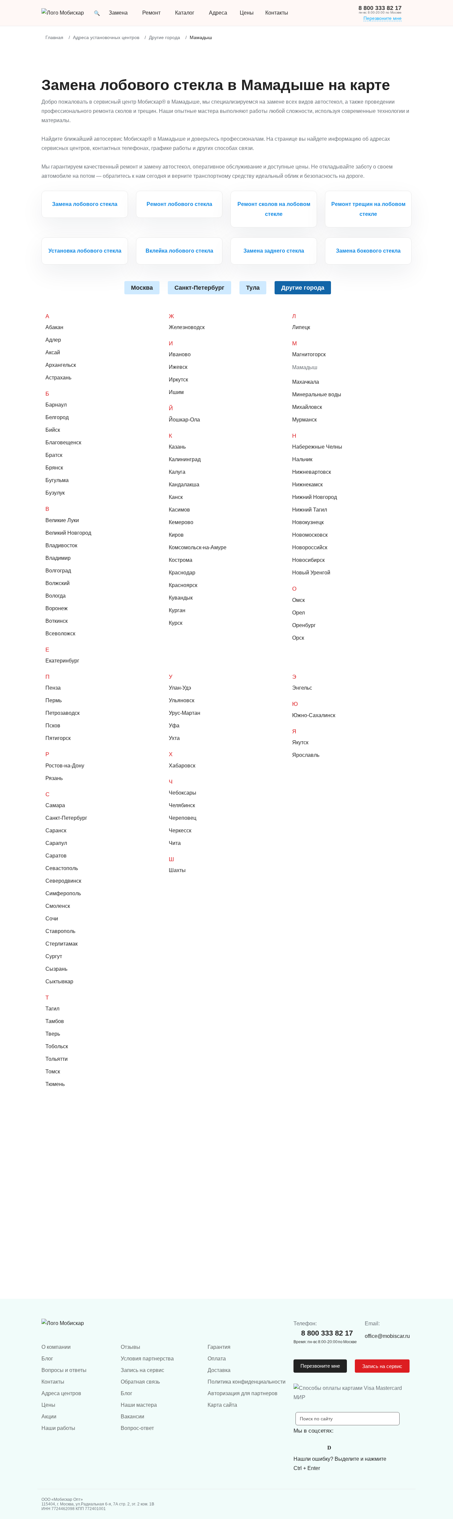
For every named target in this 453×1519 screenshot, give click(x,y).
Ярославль (305, 755)
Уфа (174, 725)
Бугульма (57, 480)
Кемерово (181, 522)
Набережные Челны (317, 447)
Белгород (57, 417)
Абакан (54, 327)
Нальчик (302, 459)
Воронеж (56, 608)
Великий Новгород (68, 533)
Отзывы (130, 1347)
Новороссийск (309, 547)
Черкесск (180, 830)
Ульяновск (181, 700)
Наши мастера (139, 1405)
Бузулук (55, 493)
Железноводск (187, 327)
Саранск (55, 830)
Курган (177, 610)
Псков (52, 725)
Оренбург (304, 625)
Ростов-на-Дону (64, 765)
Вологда (55, 596)
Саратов (56, 855)
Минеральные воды (316, 394)
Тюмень (55, 1084)
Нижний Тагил (309, 510)
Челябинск (182, 805)
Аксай (52, 352)
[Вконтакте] (300, 1447)
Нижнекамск (307, 484)
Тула (253, 287)
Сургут (53, 956)
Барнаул (56, 405)
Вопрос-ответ (137, 1428)
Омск (298, 600)
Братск (53, 455)
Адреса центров (61, 1393)
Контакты (52, 1382)
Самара (55, 805)
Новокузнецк (308, 522)
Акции (48, 1416)
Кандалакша (184, 484)
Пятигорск (58, 738)
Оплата (217, 1358)
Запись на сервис (142, 1370)
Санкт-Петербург (199, 287)
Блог (47, 1358)
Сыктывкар (59, 981)
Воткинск (56, 621)
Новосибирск (308, 560)
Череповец (182, 818)
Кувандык (181, 598)
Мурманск (304, 419)
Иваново (180, 354)
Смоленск (57, 906)
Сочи (51, 918)
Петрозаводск (62, 713)
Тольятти (56, 1059)
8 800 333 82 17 (380, 8)
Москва (142, 287)
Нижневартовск (311, 472)
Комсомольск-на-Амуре (198, 547)
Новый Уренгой (311, 572)
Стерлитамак (61, 944)
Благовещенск (63, 442)
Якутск (300, 742)
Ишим (176, 392)
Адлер (53, 340)
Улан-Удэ (180, 688)
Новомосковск (310, 535)
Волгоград (58, 570)
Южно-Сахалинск (313, 715)
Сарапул (56, 843)
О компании (56, 1347)
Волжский (57, 583)
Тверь (52, 1034)
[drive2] (329, 1447)
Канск (176, 497)
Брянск (54, 467)
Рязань (54, 778)
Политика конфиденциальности (247, 1382)
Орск (298, 638)
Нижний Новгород (314, 497)
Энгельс (302, 688)
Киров (176, 535)
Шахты (177, 870)
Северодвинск (63, 881)
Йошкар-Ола (184, 419)
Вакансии (132, 1416)
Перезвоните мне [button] (320, 1366)
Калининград (185, 459)
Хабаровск (182, 765)
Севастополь (61, 868)
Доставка (219, 1370)
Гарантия (219, 1347)
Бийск (52, 430)
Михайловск (307, 407)
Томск (52, 1071)
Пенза (53, 688)
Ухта (174, 738)
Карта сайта (222, 1405)
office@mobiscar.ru (387, 1336)
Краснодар (182, 572)
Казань (177, 447)
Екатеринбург (62, 660)
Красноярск (183, 585)
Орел (298, 612)
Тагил (52, 1008)
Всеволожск (60, 633)
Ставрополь (60, 931)
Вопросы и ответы (64, 1370)
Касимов (179, 510)
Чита (175, 843)
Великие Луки (62, 520)
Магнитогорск (309, 354)
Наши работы (58, 1428)
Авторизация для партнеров (243, 1393)
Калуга (177, 472)
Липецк (301, 327)
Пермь (53, 700)
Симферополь (63, 893)
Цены (247, 13)
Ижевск (178, 367)
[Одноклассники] (314, 1447)
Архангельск (60, 365)
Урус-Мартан (184, 713)
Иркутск (178, 379)
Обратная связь (140, 1382)
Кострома (180, 560)
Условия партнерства (147, 1358)
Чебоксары (182, 793)
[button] (97, 13)
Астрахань (58, 377)
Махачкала (305, 382)
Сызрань (56, 969)
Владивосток (61, 545)
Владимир (58, 558)
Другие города (302, 287)
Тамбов (54, 1021)
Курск (175, 623)
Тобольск (56, 1046)
